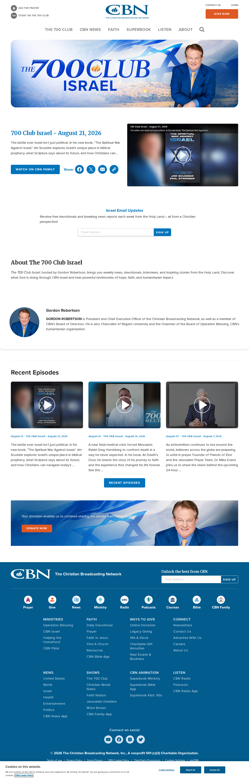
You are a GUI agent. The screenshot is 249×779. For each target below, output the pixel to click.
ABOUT (186, 29)
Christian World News (98, 687)
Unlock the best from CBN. (184, 571)
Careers (179, 644)
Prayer (92, 632)
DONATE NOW (37, 528)
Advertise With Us (187, 638)
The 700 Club (59, 29)
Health (48, 697)
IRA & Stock (139, 638)
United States (54, 679)
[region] (124, 770)
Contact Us (213, 5)
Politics (49, 710)
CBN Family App (99, 714)
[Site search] (202, 31)
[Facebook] (79, 169)
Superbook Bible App (142, 687)
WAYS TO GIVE (142, 619)
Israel (47, 691)
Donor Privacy (95, 760)
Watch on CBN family (35, 169)
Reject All (190, 769)
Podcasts (180, 685)
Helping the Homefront (52, 640)
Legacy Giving (141, 632)
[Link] (114, 169)
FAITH (113, 29)
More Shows (96, 708)
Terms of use (54, 760)
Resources (95, 650)
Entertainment (54, 704)
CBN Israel (51, 632)
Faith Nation (96, 695)
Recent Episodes (124, 483)
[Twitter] (91, 169)
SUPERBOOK (139, 29)
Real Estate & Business (140, 657)
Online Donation (143, 625)
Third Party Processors (147, 760)
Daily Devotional (100, 625)
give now (222, 14)
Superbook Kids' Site (146, 695)
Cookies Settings (175, 760)
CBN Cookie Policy (118, 760)
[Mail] (102, 169)
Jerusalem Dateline (102, 702)
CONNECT (182, 619)
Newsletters (182, 625)
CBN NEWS (90, 29)
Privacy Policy (74, 760)
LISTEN (165, 29)
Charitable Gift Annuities (141, 646)
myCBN (194, 760)
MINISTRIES (53, 619)
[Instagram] (130, 739)
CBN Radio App (185, 691)
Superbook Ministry (145, 679)
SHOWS (93, 672)
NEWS (48, 672)
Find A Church (98, 644)
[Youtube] (108, 739)
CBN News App (55, 716)
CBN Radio (182, 679)
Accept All (215, 769)
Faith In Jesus (97, 638)
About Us (180, 650)
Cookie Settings (166, 769)
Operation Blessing (58, 625)
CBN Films (51, 648)
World (47, 685)
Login (234, 5)
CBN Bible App (98, 657)
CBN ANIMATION (144, 672)
